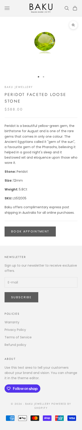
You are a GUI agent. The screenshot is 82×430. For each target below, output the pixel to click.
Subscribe (21, 297)
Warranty (12, 322)
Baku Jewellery (19, 87)
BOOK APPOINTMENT (30, 231)
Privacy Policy (15, 329)
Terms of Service (18, 337)
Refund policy (15, 344)
